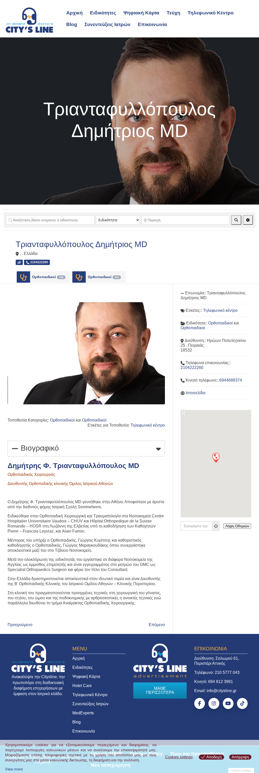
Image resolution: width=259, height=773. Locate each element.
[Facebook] (199, 703)
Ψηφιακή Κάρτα (141, 12)
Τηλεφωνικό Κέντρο (211, 12)
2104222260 (192, 367)
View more (14, 769)
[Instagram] (213, 703)
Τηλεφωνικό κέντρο (148, 425)
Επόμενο (157, 625)
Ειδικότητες (103, 12)
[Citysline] (29, 20)
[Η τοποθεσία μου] (216, 526)
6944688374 (230, 380)
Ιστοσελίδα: (196, 393)
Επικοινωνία (152, 24)
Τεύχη (173, 12)
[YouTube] (228, 703)
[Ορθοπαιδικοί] (23, 277)
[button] (215, 457)
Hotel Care (82, 685)
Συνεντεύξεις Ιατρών (107, 24)
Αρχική (74, 12)
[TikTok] (242, 703)
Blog (71, 24)
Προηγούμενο (20, 625)
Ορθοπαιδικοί (47, 277)
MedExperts (83, 713)
